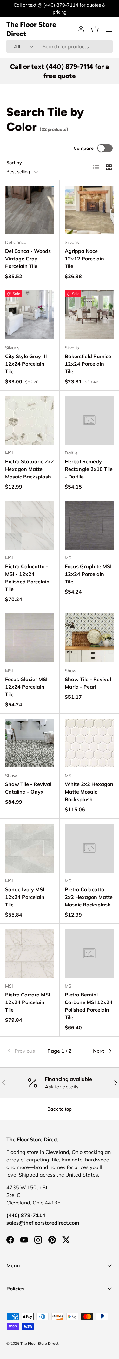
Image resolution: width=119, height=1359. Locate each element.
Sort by (14, 163)
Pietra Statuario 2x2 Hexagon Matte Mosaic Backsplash (29, 469)
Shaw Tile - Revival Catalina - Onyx (28, 788)
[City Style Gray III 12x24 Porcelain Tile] (29, 314)
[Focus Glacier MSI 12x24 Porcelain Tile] (29, 637)
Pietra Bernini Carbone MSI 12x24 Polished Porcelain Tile (89, 1006)
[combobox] (59, 46)
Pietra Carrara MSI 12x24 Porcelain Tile (27, 1002)
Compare (84, 148)
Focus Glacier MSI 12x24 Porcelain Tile (26, 687)
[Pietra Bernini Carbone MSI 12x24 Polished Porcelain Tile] (89, 953)
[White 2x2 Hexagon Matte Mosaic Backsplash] (89, 743)
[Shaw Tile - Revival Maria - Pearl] (89, 637)
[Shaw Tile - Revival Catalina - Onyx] (29, 743)
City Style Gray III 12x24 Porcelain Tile (26, 364)
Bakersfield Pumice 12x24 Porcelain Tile (88, 364)
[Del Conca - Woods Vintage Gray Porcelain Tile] (29, 210)
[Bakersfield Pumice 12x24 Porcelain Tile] (89, 314)
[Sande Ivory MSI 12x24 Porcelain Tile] (29, 848)
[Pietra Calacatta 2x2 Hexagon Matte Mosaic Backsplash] (89, 848)
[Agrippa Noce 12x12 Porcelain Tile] (89, 210)
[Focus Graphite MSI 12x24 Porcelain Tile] (89, 525)
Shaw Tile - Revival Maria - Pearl (88, 683)
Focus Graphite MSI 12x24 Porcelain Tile (88, 574)
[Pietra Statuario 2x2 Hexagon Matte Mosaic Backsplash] (29, 420)
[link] (24, 1051)
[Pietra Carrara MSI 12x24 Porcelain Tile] (29, 953)
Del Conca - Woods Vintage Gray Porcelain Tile (28, 258)
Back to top (59, 1109)
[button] (95, 29)
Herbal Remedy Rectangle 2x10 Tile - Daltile (89, 469)
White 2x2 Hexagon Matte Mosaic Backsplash (89, 791)
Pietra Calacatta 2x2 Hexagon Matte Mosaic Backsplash (89, 897)
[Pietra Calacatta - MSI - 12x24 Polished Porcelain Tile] (29, 525)
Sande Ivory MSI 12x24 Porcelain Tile (24, 897)
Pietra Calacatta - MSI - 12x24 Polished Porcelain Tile (27, 577)
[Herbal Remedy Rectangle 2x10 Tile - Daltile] (89, 420)
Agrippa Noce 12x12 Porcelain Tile (84, 258)
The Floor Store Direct (39, 1343)
